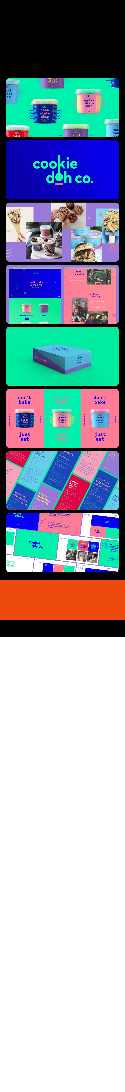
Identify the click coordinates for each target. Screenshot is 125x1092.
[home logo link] (11, 8)
